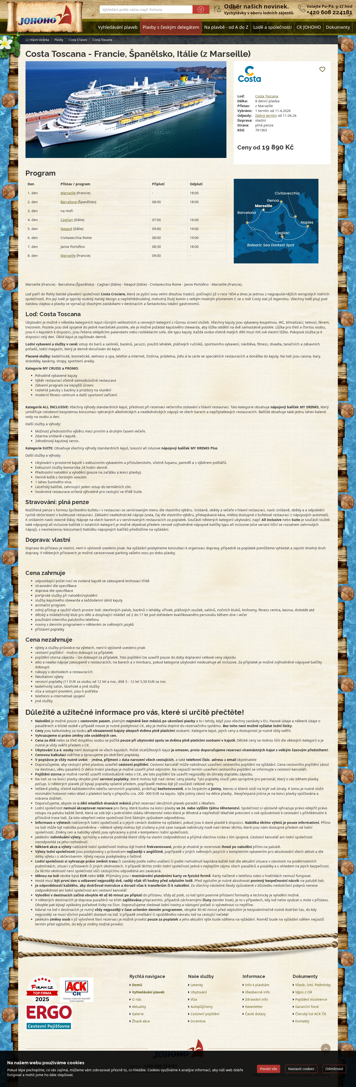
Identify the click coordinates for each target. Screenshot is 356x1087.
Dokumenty (338, 27)
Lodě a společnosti (272, 27)
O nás (136, 999)
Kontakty (302, 1021)
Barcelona (69, 202)
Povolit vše (268, 1068)
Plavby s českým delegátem (171, 27)
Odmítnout (334, 1068)
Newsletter (254, 1006)
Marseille (68, 193)
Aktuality (139, 1006)
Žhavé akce (141, 1021)
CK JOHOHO (309, 27)
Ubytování (199, 992)
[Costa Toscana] (125, 109)
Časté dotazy (255, 1014)
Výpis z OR (303, 992)
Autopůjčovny (202, 1006)
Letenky (197, 985)
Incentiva (198, 1021)
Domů (137, 985)
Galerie (138, 1014)
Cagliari (67, 219)
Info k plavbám (257, 985)
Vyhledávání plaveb (118, 27)
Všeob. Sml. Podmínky (313, 985)
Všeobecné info (257, 992)
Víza (194, 999)
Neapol (66, 228)
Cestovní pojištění (205, 1014)
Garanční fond (306, 1006)
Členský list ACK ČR (310, 1014)
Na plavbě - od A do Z (226, 27)
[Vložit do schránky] (322, 69)
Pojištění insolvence (311, 999)
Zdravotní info (256, 999)
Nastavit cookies (301, 1068)
